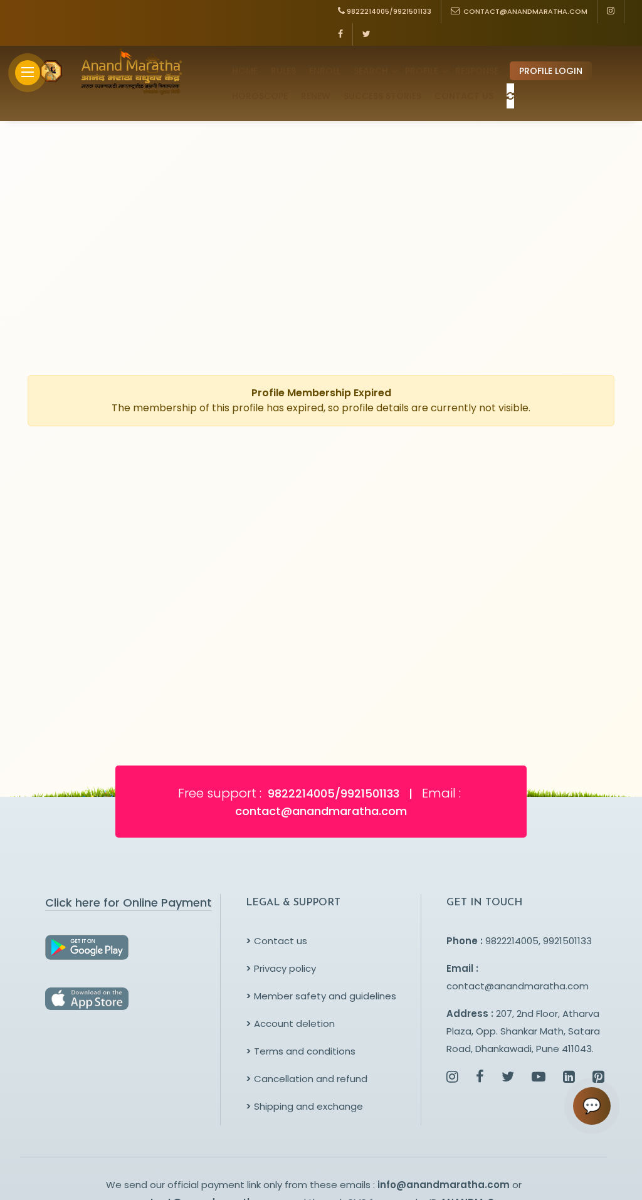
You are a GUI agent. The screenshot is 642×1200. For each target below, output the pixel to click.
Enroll (324, 71)
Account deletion (290, 1023)
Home (245, 71)
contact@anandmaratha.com (517, 985)
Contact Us (463, 96)
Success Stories (382, 96)
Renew (315, 96)
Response (476, 71)
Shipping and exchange (304, 1106)
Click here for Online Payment (128, 902)
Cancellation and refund (306, 1078)
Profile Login (550, 71)
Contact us (276, 940)
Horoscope (260, 96)
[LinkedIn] (569, 1078)
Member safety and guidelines (321, 996)
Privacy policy (281, 968)
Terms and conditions (300, 1051)
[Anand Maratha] (127, 71)
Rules (283, 71)
